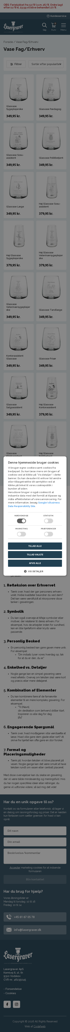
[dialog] (35, 516)
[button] (35, 573)
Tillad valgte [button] (35, 554)
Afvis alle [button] (35, 563)
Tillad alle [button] (35, 545)
